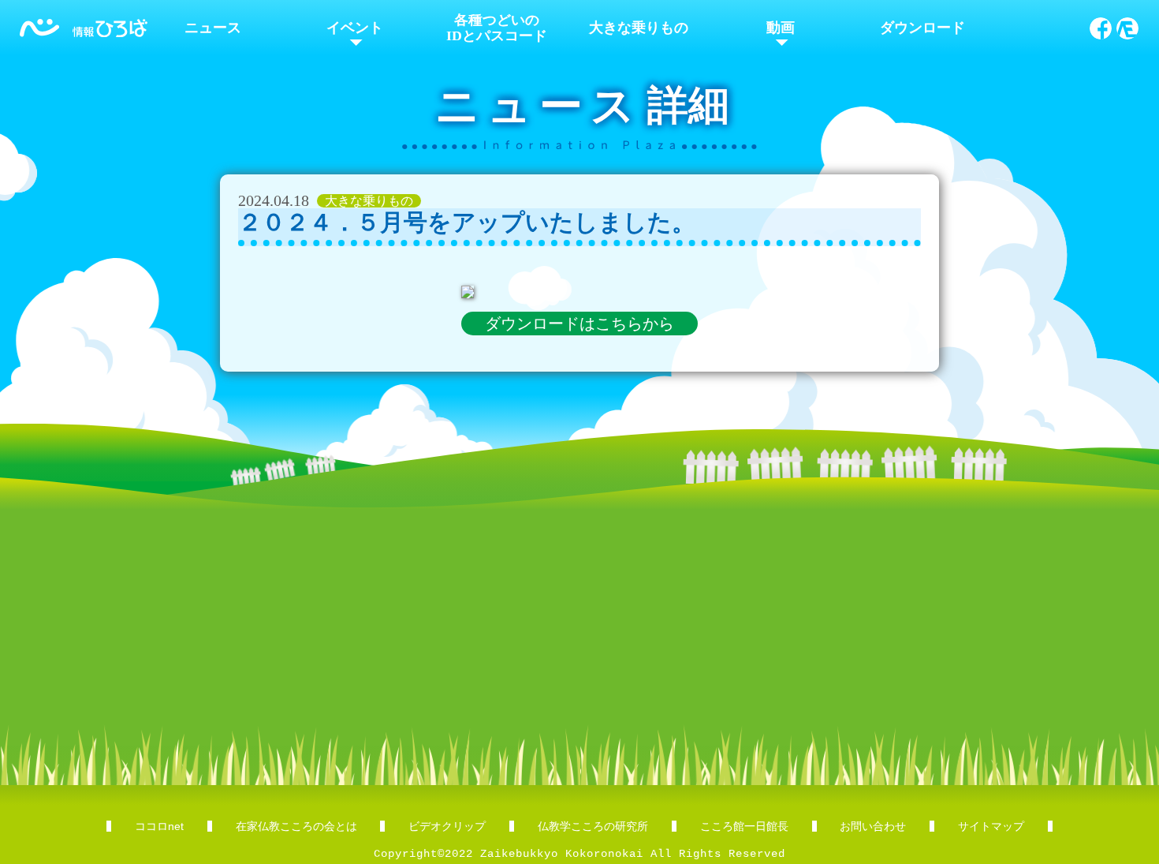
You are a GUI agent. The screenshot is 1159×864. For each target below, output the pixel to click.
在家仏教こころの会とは (296, 826)
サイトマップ (991, 826)
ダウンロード (922, 28)
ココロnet (159, 826)
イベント (354, 28)
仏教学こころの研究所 (593, 826)
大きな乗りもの (638, 28)
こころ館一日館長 (744, 826)
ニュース (212, 28)
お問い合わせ (873, 826)
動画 (780, 28)
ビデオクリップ (447, 826)
